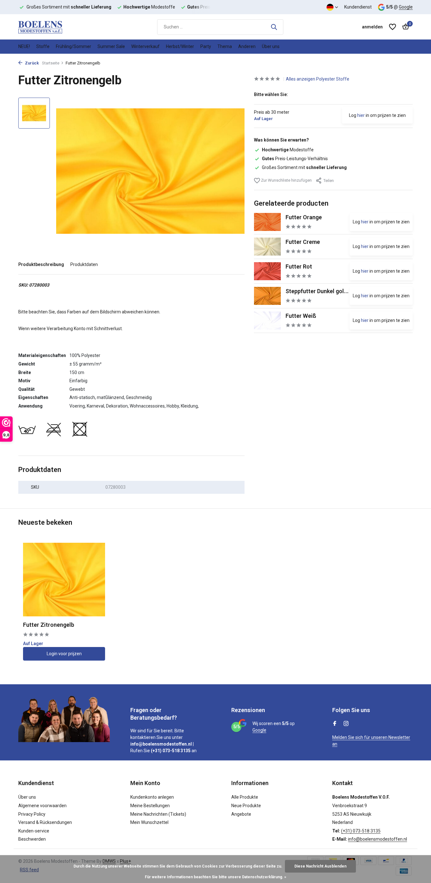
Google (406, 6)
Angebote (241, 814)
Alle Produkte (244, 797)
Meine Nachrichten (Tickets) (158, 814)
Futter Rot (299, 266)
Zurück (31, 63)
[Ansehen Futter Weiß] (267, 320)
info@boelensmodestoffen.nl (377, 839)
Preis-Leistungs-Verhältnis (295, 158)
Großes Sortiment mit (304, 167)
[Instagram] (346, 724)
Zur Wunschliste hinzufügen (286, 180)
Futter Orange (304, 217)
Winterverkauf (145, 46)
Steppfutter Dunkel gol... (317, 291)
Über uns (271, 46)
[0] (404, 27)
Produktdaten (84, 264)
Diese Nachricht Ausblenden (320, 866)
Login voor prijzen (64, 653)
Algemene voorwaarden (42, 805)
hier (361, 115)
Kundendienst (358, 6)
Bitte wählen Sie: (271, 94)
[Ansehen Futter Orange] (267, 222)
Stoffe (43, 46)
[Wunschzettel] (392, 26)
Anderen (247, 46)
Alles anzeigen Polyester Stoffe (317, 79)
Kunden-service (33, 830)
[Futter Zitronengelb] (64, 579)
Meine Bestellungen (150, 805)
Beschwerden (32, 839)
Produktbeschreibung (41, 264)
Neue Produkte (246, 805)
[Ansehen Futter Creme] (267, 247)
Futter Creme (303, 242)
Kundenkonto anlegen (152, 797)
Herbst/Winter (180, 46)
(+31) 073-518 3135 (361, 830)
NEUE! (24, 46)
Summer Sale (111, 46)
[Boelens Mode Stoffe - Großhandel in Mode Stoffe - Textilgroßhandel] (49, 26)
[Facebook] (334, 724)
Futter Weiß (301, 315)
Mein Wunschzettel (149, 822)
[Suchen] (274, 27)
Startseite (50, 63)
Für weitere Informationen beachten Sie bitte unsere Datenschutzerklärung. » (215, 877)
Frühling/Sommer (73, 46)
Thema (224, 46)
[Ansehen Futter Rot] (267, 271)
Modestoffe (288, 149)
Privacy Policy (31, 814)
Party (205, 46)
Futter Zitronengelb (48, 624)
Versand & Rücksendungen (45, 822)
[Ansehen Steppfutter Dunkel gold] (267, 296)
